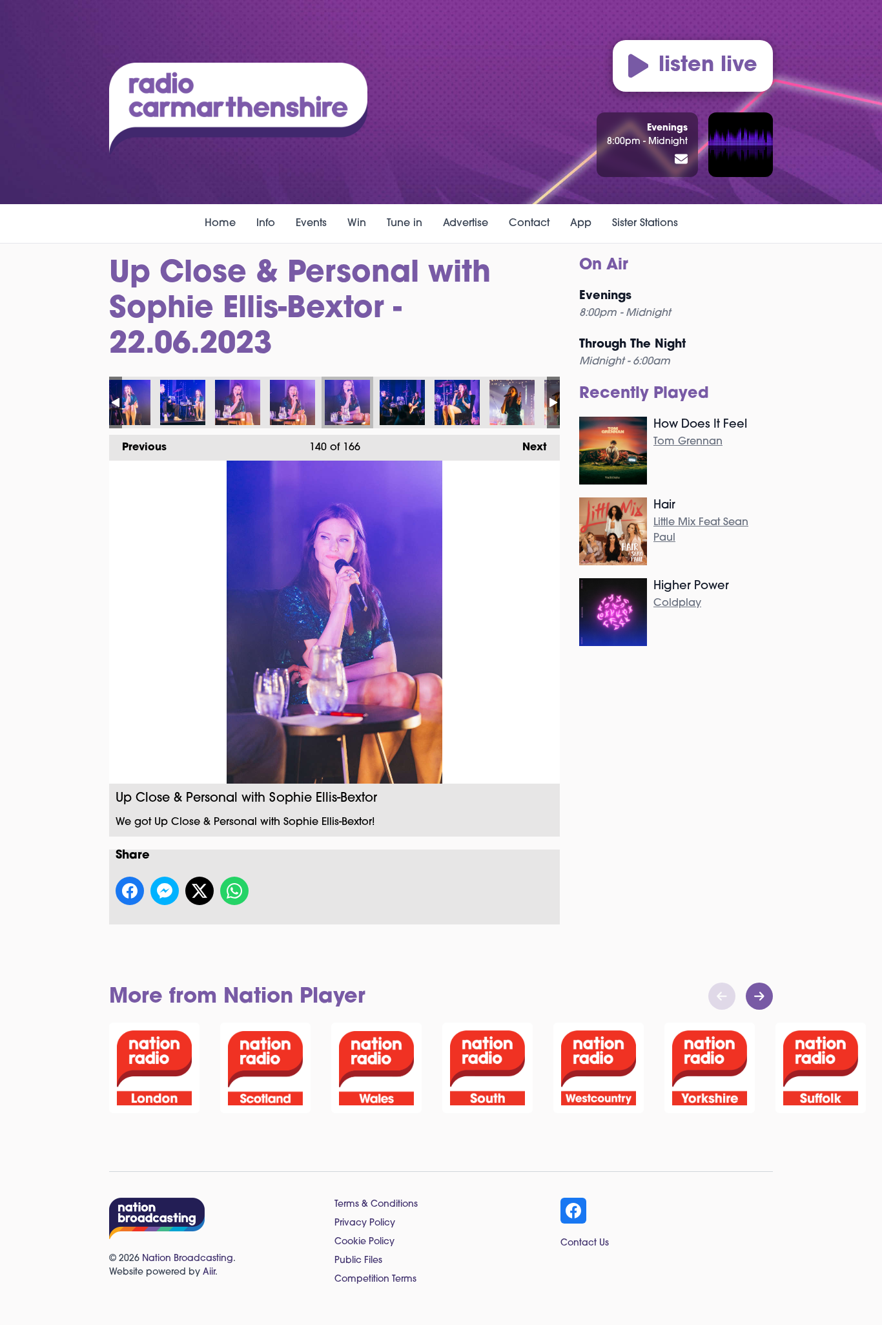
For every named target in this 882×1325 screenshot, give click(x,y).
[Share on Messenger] (164, 891)
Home (220, 223)
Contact (529, 223)
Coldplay (677, 603)
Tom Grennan (688, 442)
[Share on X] (199, 891)
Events (311, 223)
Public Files (358, 1261)
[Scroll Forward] (759, 996)
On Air (603, 265)
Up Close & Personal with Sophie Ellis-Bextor (127, 402)
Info (265, 223)
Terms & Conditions (376, 1204)
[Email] (681, 160)
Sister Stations (645, 223)
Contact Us (584, 1243)
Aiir (209, 1272)
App (580, 223)
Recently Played (644, 394)
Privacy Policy (364, 1223)
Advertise (465, 223)
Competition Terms (375, 1279)
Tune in (404, 223)
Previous (138, 448)
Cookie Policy (364, 1242)
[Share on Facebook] (130, 891)
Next (528, 448)
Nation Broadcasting (187, 1259)
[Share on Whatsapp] (234, 891)
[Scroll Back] (721, 996)
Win (356, 223)
